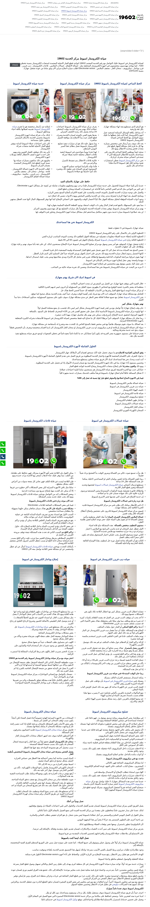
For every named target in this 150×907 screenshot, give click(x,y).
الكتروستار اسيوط (131, 297)
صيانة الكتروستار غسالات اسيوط (109, 484)
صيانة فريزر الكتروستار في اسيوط (118, 681)
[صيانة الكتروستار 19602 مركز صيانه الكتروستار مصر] (131, 17)
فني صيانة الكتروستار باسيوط (113, 239)
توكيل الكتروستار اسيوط (66, 899)
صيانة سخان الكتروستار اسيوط (48, 729)
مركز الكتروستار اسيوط (129, 160)
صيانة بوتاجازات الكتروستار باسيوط (33, 626)
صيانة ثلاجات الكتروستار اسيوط (39, 546)
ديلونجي (115, 884)
